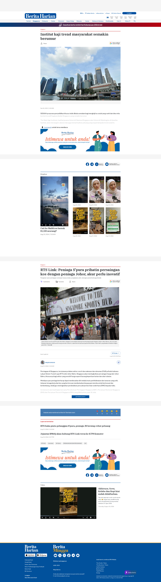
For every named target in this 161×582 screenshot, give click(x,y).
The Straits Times (101, 563)
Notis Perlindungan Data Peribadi (34, 566)
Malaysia (45, 21)
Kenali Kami (28, 562)
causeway (50, 443)
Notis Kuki (28, 569)
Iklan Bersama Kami (31, 577)
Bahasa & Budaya (97, 21)
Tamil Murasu (100, 571)
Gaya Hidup (70, 21)
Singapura (36, 21)
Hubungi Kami (29, 560)
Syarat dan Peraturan (31, 564)
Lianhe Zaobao (100, 567)
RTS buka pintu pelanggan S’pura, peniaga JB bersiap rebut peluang (75, 426)
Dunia (53, 21)
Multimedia (109, 21)
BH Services (28, 571)
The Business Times (102, 565)
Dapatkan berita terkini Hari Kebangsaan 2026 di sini (82, 25)
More (127, 21)
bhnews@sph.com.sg (63, 576)
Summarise (46, 281)
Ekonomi (61, 21)
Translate (61, 281)
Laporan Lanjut (80, 396)
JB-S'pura (58, 443)
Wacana (79, 21)
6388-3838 (56, 565)
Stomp (98, 573)
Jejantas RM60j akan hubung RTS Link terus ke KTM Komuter (72, 434)
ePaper (108, 13)
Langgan (129, 13)
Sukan (87, 21)
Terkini (28, 21)
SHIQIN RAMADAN (50, 362)
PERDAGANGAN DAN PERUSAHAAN (72, 443)
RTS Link (43, 443)
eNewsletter (100, 13)
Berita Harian (100, 569)
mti (85, 443)
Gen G (119, 21)
